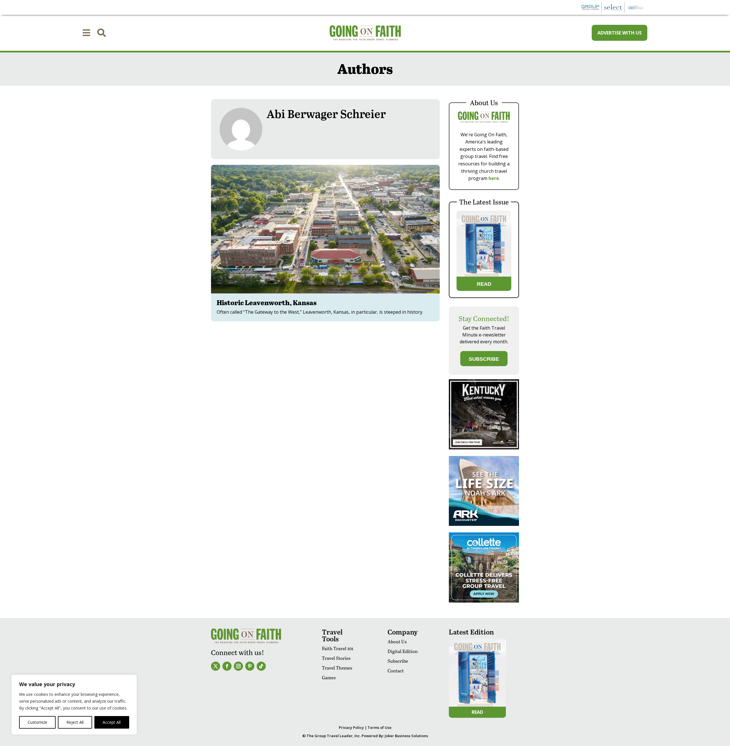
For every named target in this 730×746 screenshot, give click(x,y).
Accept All (112, 722)
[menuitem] (86, 32)
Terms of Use (380, 727)
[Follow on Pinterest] (249, 666)
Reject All (75, 722)
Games (329, 677)
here (493, 178)
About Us (397, 641)
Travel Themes (337, 668)
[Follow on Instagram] (238, 666)
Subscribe (398, 661)
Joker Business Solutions (406, 735)
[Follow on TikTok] (261, 666)
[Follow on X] (215, 666)
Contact (396, 671)
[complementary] (74, 705)
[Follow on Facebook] (227, 666)
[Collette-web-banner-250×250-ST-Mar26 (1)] (484, 601)
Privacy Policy (351, 727)
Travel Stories (336, 658)
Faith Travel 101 (337, 648)
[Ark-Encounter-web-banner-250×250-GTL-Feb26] (484, 524)
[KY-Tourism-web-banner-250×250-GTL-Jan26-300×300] (484, 448)
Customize (37, 722)
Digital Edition (403, 651)
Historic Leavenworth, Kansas (267, 302)
